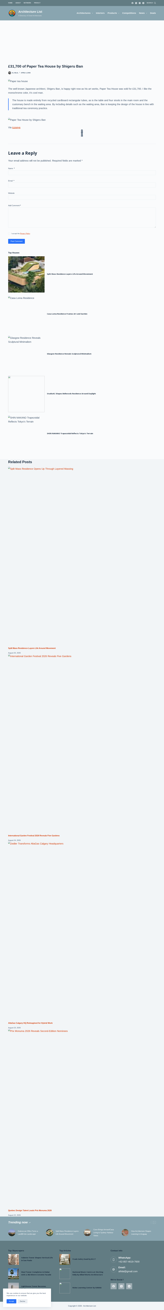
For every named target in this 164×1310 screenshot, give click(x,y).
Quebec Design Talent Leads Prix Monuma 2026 (30, 1210)
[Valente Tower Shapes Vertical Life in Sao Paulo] (13, 1259)
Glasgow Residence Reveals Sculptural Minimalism (69, 354)
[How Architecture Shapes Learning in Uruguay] (125, 1232)
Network (27, 3)
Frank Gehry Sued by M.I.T (84, 1259)
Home (10, 3)
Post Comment (16, 241)
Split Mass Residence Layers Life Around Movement (70, 274)
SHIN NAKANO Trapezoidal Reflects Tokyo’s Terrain (70, 433)
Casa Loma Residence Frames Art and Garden (67, 314)
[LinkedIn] (82, 136)
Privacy (37, 3)
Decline (22, 1301)
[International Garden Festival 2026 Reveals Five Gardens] (82, 744)
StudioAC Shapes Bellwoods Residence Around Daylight (71, 393)
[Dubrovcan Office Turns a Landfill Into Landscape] (11, 1232)
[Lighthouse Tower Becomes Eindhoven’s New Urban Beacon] (13, 1288)
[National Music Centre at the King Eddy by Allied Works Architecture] (64, 1273)
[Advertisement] (82, 38)
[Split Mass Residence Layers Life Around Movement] (26, 274)
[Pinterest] (82, 134)
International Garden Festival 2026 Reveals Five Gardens (34, 836)
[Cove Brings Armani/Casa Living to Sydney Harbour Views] (87, 1232)
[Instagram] (140, 3)
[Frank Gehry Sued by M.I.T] (64, 1259)
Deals (153, 13)
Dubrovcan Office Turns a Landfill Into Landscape (28, 1232)
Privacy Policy (25, 233)
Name (11, 168)
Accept (11, 1301)
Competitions (129, 13)
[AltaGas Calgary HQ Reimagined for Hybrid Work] (82, 932)
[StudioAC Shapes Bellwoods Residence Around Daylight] (26, 394)
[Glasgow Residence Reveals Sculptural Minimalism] (26, 354)
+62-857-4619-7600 (129, 1261)
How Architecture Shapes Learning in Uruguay (141, 1232)
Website (11, 193)
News (142, 13)
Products (112, 13)
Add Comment (14, 205)
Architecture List (30, 11)
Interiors (100, 13)
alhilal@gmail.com (128, 1271)
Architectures (84, 13)
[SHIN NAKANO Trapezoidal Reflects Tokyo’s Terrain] (26, 434)
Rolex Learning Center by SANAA (87, 1287)
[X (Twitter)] (136, 3)
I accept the (20, 233)
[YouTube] (143, 3)
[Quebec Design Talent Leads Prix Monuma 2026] (82, 1119)
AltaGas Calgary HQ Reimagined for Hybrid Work (30, 1023)
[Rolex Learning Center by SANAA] (64, 1288)
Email (11, 181)
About (18, 3)
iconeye (16, 127)
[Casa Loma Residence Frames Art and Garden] (26, 314)
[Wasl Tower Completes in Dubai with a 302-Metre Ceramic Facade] (13, 1273)
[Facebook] (132, 3)
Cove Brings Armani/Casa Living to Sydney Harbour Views (103, 1233)
